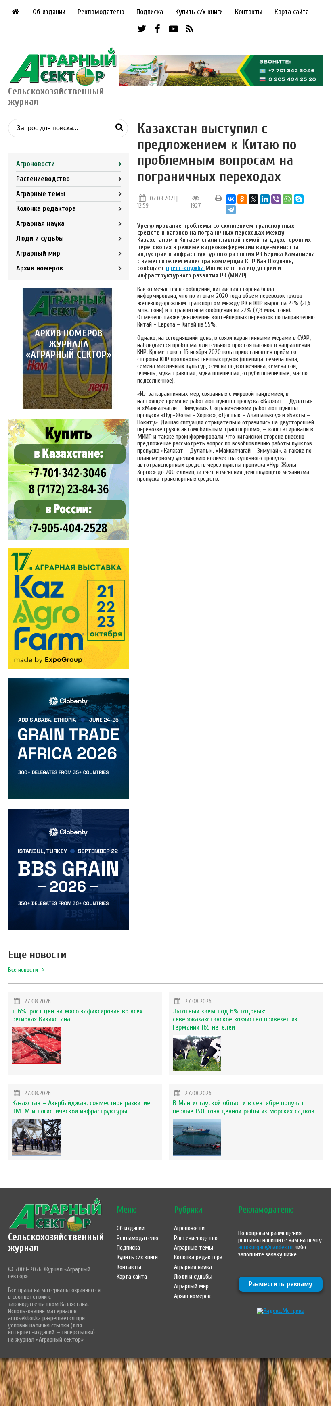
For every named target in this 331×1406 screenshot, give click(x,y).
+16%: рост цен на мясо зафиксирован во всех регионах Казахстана (77, 1015)
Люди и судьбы (40, 238)
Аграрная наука (40, 223)
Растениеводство (43, 179)
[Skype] (299, 199)
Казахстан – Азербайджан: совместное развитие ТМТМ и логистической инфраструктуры (81, 1107)
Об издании (49, 12)
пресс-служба (185, 268)
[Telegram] (231, 209)
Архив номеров (39, 268)
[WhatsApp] (287, 199)
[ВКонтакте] (231, 199)
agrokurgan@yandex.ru (265, 1247)
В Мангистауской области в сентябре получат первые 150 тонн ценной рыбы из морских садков (243, 1107)
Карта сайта (291, 12)
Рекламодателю (101, 12)
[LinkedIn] (265, 199)
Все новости (23, 969)
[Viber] (276, 199)
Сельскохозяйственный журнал (56, 1242)
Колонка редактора (46, 208)
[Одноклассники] (242, 199)
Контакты (248, 12)
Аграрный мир (38, 253)
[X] (253, 199)
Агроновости (35, 164)
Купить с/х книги (199, 12)
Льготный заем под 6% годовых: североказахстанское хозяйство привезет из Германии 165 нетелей (235, 1019)
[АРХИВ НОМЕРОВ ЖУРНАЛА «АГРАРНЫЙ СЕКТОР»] (68, 406)
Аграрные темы (40, 193)
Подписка (149, 12)
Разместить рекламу (280, 1284)
